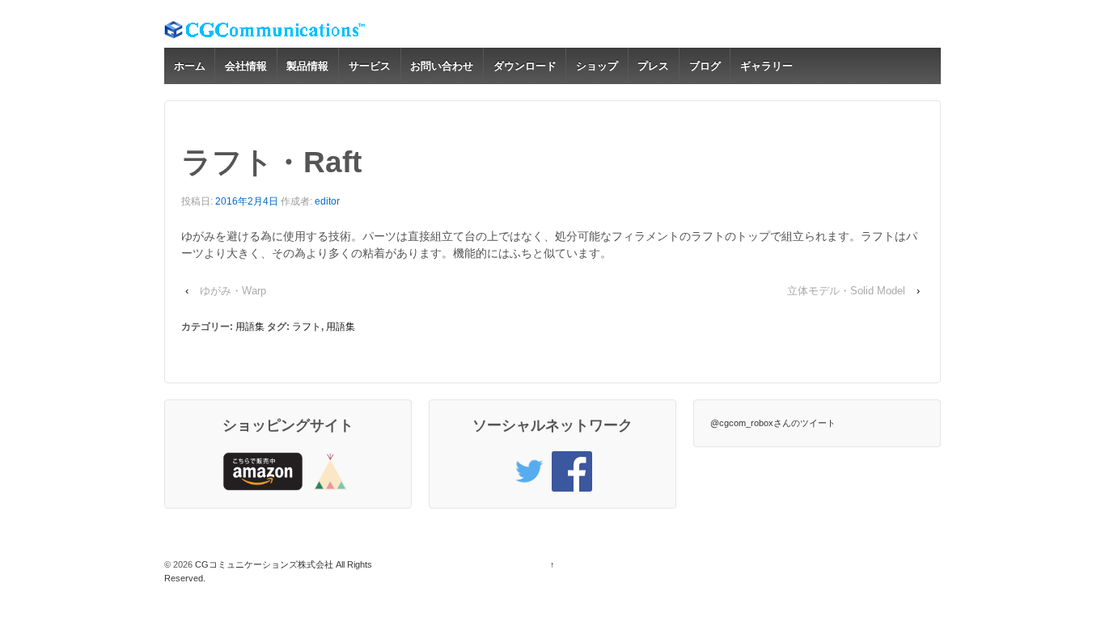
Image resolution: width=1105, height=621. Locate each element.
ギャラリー (766, 66)
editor (327, 201)
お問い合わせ (441, 66)
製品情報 (307, 66)
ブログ (705, 66)
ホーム (189, 66)
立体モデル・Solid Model (846, 291)
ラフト (306, 326)
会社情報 (246, 66)
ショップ (597, 66)
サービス (370, 66)
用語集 (250, 326)
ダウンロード (525, 66)
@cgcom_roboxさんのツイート (773, 423)
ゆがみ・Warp (233, 291)
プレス (653, 66)
